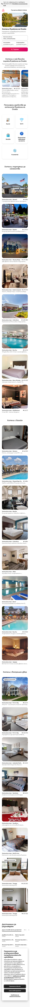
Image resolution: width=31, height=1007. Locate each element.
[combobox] (14, 39)
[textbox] (8, 44)
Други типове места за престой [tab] (11, 930)
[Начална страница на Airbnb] (3, 10)
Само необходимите (15, 990)
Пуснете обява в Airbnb (19, 10)
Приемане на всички (15, 986)
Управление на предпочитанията (14, 995)
